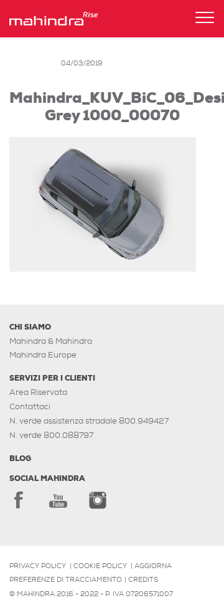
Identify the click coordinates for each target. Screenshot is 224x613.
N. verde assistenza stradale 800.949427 (89, 421)
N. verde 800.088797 (51, 435)
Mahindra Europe (43, 354)
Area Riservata (38, 392)
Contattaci (29, 406)
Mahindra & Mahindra (50, 341)
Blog (20, 458)
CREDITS (143, 579)
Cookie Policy (100, 565)
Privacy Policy (37, 565)
